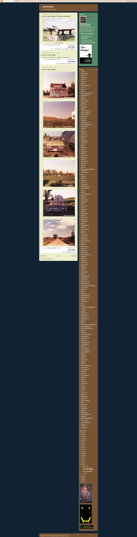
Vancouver (83, 404)
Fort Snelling (84, 172)
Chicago (83, 128)
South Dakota (84, 369)
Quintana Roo (84, 314)
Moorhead (83, 262)
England (83, 159)
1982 (83, 481)
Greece (82, 182)
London (82, 233)
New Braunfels (84, 275)
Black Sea (83, 106)
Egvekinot (83, 157)
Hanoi (82, 190)
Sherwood (83, 359)
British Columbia (85, 112)
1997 (83, 457)
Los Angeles (84, 234)
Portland (83, 312)
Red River (83, 316)
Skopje (82, 363)
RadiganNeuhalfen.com (86, 36)
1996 (83, 459)
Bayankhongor (84, 95)
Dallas (82, 145)
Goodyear (83, 180)
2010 (83, 432)
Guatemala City (84, 186)
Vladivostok (83, 408)
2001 (83, 449)
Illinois (82, 197)
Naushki (83, 270)
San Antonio (84, 336)
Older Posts (74, 255)
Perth (82, 305)
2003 (83, 446)
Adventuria (48, 7)
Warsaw (83, 410)
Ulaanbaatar (84, 396)
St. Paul (83, 373)
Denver (82, 149)
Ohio (82, 291)
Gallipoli (83, 176)
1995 (83, 461)
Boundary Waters (85, 110)
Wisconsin (83, 420)
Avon (82, 91)
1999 (83, 453)
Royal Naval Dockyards (86, 328)
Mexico (82, 244)
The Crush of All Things (86, 40)
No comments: (72, 44)
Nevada (83, 273)
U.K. (82, 390)
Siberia (82, 361)
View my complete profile (87, 33)
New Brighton (84, 277)
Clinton (82, 138)
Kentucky (83, 219)
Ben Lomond (84, 101)
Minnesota (83, 252)
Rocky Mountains (85, 326)
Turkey (82, 389)
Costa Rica (83, 141)
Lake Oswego (84, 229)
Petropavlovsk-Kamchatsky (87, 307)
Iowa (82, 203)
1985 (83, 477)
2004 (83, 444)
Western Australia (85, 414)
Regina (82, 320)
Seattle (82, 353)
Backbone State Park (86, 93)
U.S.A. (63, 49)
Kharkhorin (83, 221)
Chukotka (83, 132)
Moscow (83, 266)
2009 (83, 434)
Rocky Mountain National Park (88, 324)
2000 (83, 451)
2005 (83, 442)
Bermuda (83, 102)
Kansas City (84, 217)
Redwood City (84, 318)
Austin (82, 87)
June (84, 473)
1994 (83, 462)
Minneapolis (84, 250)
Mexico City (84, 246)
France (82, 174)
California (83, 116)
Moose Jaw (83, 264)
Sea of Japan (84, 348)
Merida (82, 242)
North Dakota (58, 49)
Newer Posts (43, 255)
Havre (82, 192)
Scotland (83, 346)
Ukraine (83, 394)
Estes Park (83, 161)
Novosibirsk (83, 287)
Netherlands (84, 271)
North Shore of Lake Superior (87, 285)
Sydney (83, 377)
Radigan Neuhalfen (86, 24)
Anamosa (83, 75)
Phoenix (83, 309)
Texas (82, 385)
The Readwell (84, 38)
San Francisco (84, 338)
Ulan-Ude (83, 398)
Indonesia (83, 201)
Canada (83, 118)
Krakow (83, 227)
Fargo (82, 167)
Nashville (83, 268)
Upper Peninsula (85, 400)
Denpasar (83, 147)
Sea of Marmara (84, 350)
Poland (82, 311)
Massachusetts (84, 240)
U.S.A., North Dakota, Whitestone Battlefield (56, 16)
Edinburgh (83, 155)
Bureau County (84, 114)
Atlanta (82, 83)
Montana (83, 260)
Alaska (82, 71)
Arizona (83, 79)
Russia (82, 332)
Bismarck (83, 104)
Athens (82, 81)
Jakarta (83, 211)
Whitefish (83, 416)
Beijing (82, 97)
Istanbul (83, 209)
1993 (83, 464)
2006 (83, 440)
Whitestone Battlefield (70, 49)
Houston (83, 196)
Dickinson (83, 151)
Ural (82, 402)
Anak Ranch (84, 73)
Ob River (83, 289)
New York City (84, 281)
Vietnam (83, 406)
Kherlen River (84, 225)
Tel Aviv (83, 381)
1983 (83, 479)
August (84, 466)
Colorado (83, 140)
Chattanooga (84, 126)
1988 (83, 476)
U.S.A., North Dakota (49, 55)
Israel (82, 207)
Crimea (82, 143)
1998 (83, 455)
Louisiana (83, 236)
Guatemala (83, 184)
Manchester (83, 238)
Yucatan (83, 426)
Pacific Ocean (84, 297)
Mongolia (83, 258)
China (82, 130)
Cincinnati (83, 134)
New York (83, 279)
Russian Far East (85, 334)
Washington (83, 412)
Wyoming (83, 424)
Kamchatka (83, 213)
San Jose (83, 340)
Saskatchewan (84, 342)
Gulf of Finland (84, 188)
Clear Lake (83, 136)
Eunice (82, 165)
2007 (83, 438)
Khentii (82, 223)
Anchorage (83, 77)
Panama (83, 299)
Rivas (82, 322)
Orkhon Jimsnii (84, 295)
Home (58, 255)
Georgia (83, 178)
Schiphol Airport (84, 344)
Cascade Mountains (85, 124)
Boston (82, 108)
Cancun (83, 120)
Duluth (82, 153)
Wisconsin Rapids (85, 422)
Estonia (83, 163)
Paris (82, 303)
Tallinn (82, 379)
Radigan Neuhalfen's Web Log (88, 42)
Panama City (84, 301)
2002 (83, 447)
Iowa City (83, 205)
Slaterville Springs (85, 365)
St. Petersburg (84, 375)
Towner (82, 387)
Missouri (83, 256)
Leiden (82, 231)
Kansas (83, 215)
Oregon (82, 293)
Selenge (83, 355)
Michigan (83, 248)
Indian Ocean (84, 199)
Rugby (82, 330)
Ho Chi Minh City (85, 194)
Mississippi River (85, 254)
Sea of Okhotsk (84, 351)
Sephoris (83, 357)
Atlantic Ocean (84, 85)
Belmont (83, 99)
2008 (83, 436)
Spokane (83, 371)
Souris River (69, 63)
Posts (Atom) (50, 258)
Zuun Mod (83, 428)
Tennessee (83, 383)
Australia (83, 89)
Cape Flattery (84, 122)
